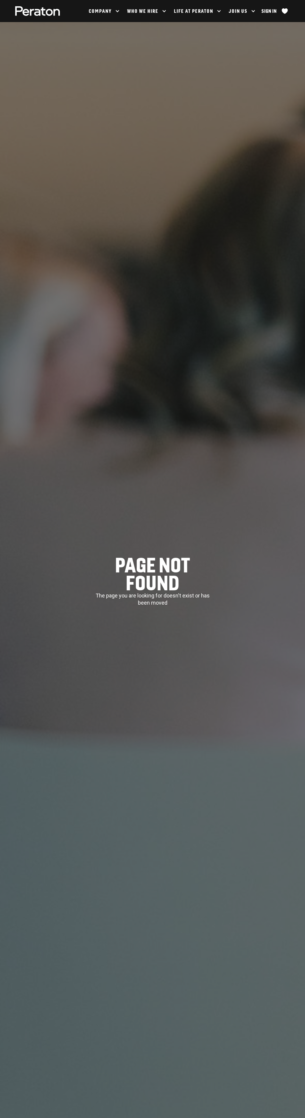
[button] (103, 11)
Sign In (269, 11)
